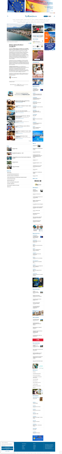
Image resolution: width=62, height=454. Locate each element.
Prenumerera (45, 16)
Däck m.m (9, 186)
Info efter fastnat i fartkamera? (13, 175)
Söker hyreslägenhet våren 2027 (13, 182)
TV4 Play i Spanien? (10, 183)
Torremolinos (38, 22)
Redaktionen (23, 445)
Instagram (34, 445)
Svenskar (25, 19)
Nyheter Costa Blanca (33, 453)
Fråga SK (33, 19)
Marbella (32, 22)
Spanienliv (21, 19)
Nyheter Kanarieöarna (46, 453)
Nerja (35, 22)
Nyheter (14, 19)
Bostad (28, 19)
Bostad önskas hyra (10, 180)
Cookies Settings (7, 451)
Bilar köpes (9, 172)
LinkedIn (34, 447)
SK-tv (30, 19)
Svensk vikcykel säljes (11, 178)
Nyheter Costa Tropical (26, 453)
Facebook (34, 446)
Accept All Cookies (7, 447)
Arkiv (44, 19)
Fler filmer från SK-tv (36, 33)
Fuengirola (27, 22)
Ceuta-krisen (18, 19)
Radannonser (41, 19)
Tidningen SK (36, 62)
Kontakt (23, 446)
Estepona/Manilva (23, 22)
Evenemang (37, 19)
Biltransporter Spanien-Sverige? (13, 185)
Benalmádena (19, 22)
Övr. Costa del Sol (42, 22)
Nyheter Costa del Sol (20, 453)
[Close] (13, 442)
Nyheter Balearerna (40, 453)
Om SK (48, 19)
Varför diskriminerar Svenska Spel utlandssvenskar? (17, 177)
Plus (46, 19)
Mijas (34, 22)
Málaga (29, 22)
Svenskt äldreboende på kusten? (13, 174)
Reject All (7, 449)
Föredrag (23, 447)
